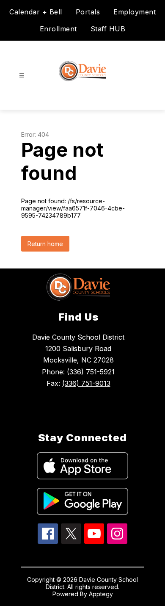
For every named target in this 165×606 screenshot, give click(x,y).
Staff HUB (108, 29)
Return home (45, 243)
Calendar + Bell (35, 12)
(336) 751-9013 (86, 383)
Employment (134, 12)
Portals (88, 12)
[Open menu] (22, 75)
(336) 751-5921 (91, 372)
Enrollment (58, 29)
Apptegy (101, 594)
